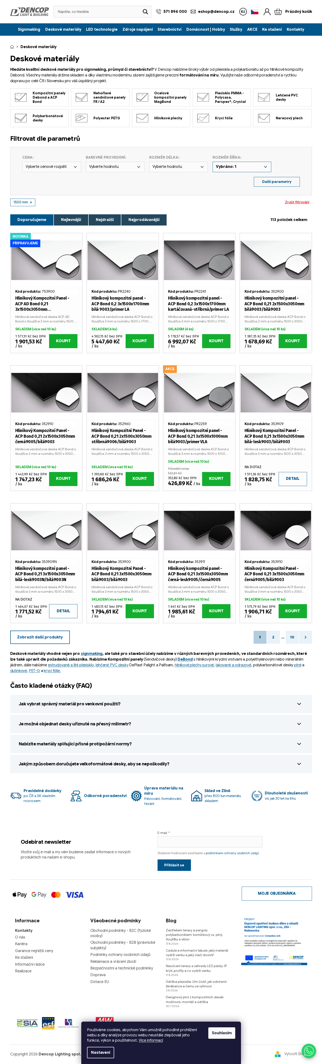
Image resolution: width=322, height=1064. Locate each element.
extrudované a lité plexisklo (71, 665)
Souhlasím (222, 1033)
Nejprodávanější (143, 219)
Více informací (151, 1040)
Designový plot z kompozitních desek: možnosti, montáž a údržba (195, 999)
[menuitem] (29, 29)
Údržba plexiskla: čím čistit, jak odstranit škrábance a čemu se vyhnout (196, 983)
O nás (20, 937)
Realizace (23, 971)
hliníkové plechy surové (194, 665)
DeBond (185, 659)
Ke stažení (24, 957)
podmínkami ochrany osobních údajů (232, 853)
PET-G (34, 670)
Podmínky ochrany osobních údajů (120, 954)
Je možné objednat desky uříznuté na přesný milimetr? (75, 724)
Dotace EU (99, 981)
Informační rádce (30, 964)
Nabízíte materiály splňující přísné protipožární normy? (75, 744)
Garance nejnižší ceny (34, 951)
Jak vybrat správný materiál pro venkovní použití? (70, 704)
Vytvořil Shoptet (298, 1054)
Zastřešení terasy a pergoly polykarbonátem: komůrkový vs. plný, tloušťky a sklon (194, 935)
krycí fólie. (52, 670)
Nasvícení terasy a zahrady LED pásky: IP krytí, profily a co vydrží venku (196, 968)
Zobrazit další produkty (40, 637)
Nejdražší (105, 219)
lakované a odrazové (233, 665)
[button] (309, 1051)
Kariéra (21, 944)
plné (297, 665)
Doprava (98, 975)
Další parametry (276, 182)
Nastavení (100, 1052)
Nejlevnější (71, 219)
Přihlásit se (174, 865)
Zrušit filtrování (297, 202)
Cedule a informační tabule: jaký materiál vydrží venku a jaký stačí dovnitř (197, 952)
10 (292, 637)
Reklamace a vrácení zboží (113, 961)
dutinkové (18, 670)
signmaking (91, 653)
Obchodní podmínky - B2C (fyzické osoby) (120, 933)
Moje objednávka (276, 893)
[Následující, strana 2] (305, 637)
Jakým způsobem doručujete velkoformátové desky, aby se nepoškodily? (94, 764)
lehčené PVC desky (112, 665)
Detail (292, 478)
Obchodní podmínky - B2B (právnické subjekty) (122, 945)
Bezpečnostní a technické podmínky (121, 968)
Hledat (145, 12)
